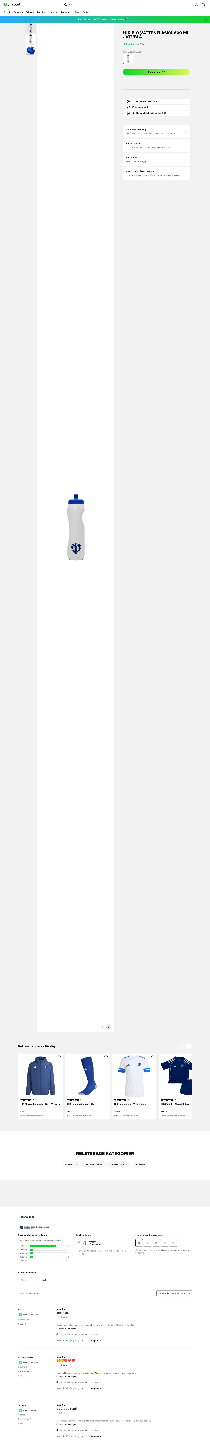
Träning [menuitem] (30, 12)
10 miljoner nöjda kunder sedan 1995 (149, 113)
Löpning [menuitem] (41, 12)
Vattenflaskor (71, 1164)
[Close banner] (206, 19)
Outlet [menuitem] (85, 12)
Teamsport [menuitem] (66, 12)
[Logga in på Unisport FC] (196, 4)
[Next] (189, 1046)
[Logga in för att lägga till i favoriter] (59, 1057)
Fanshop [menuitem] (18, 12)
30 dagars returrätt (140, 107)
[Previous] (182, 1046)
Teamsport (140, 1164)
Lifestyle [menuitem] (53, 12)
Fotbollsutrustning (118, 1164)
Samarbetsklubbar (94, 1164)
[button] (30, 39)
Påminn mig (154, 72)
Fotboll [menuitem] (6, 12)
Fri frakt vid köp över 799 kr (145, 101)
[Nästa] (108, 1026)
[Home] (11, 4)
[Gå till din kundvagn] (203, 4)
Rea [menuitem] (77, 12)
